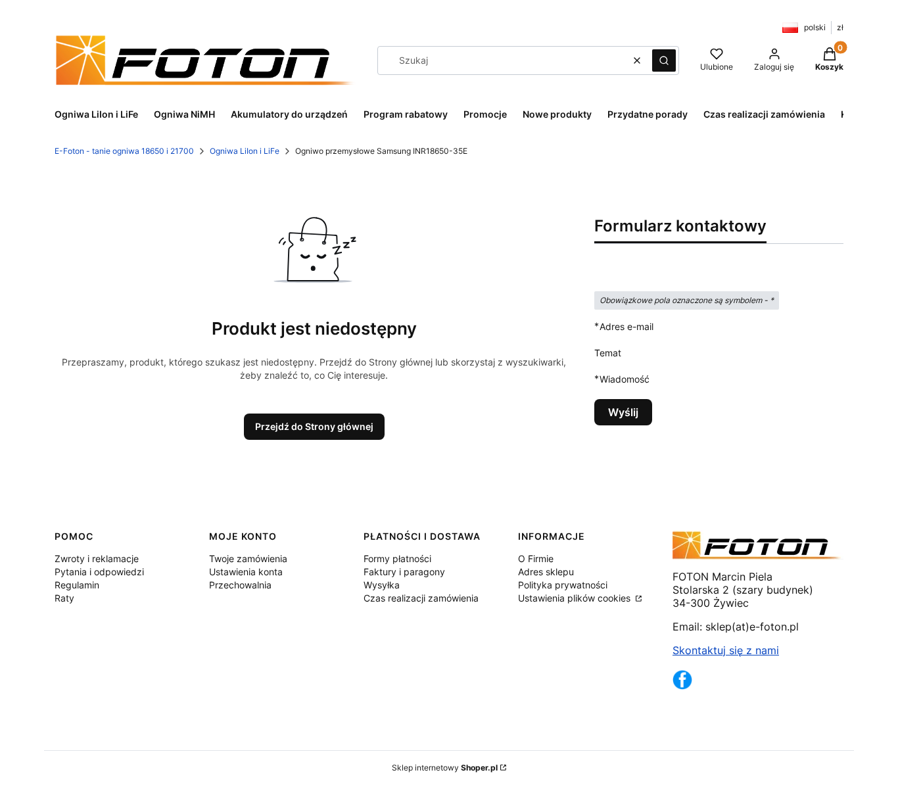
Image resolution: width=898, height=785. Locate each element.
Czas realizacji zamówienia (421, 598)
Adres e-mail (626, 326)
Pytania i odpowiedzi (99, 571)
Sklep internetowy (445, 768)
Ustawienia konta (246, 571)
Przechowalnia (240, 584)
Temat (607, 352)
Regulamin (77, 584)
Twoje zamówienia (248, 558)
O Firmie (536, 558)
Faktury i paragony (404, 571)
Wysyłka (382, 584)
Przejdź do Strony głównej (314, 426)
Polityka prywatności (562, 584)
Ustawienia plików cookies (575, 598)
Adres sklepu (546, 571)
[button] (664, 60)
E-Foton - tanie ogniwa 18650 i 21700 (124, 151)
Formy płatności (397, 558)
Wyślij (623, 412)
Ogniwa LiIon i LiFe (244, 151)
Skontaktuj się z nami (726, 650)
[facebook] (682, 685)
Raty (64, 598)
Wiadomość (625, 379)
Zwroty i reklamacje (97, 558)
